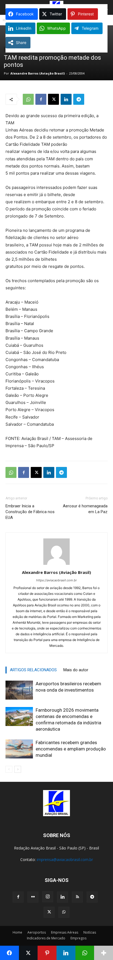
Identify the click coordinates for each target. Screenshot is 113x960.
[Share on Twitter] (28, 953)
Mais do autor (75, 669)
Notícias (89, 932)
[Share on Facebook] (9, 953)
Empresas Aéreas (64, 932)
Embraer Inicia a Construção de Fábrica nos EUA (30, 512)
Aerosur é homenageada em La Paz (85, 509)
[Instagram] (47, 896)
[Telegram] (78, 99)
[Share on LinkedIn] (65, 953)
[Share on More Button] (103, 953)
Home (17, 932)
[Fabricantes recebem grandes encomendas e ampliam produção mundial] (19, 748)
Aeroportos (36, 932)
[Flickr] (32, 897)
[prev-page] (8, 769)
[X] (53, 99)
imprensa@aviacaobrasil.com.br (65, 859)
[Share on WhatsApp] (84, 953)
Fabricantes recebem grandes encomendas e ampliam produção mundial (71, 749)
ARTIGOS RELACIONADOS (33, 669)
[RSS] (77, 897)
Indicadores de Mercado (46, 938)
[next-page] (17, 769)
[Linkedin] (66, 99)
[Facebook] (40, 99)
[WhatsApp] (28, 99)
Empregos (78, 938)
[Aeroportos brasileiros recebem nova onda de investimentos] (19, 690)
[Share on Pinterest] (47, 953)
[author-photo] (56, 564)
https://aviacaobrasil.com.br (56, 580)
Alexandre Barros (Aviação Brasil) (37, 73)
